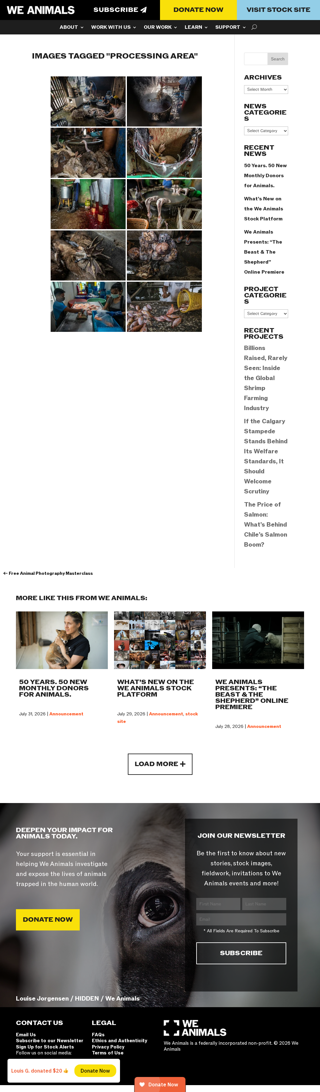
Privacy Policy (108, 1047)
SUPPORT (227, 28)
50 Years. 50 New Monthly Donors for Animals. (265, 175)
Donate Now (198, 10)
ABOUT (69, 28)
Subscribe (115, 10)
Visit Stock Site (278, 10)
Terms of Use (107, 1053)
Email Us (26, 1035)
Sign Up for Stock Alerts (45, 1047)
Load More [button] (156, 764)
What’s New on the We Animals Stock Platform (263, 208)
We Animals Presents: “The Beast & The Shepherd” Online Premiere (264, 252)
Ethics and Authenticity (119, 1041)
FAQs (98, 1035)
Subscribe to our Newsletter (49, 1041)
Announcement (66, 714)
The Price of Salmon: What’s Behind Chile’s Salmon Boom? (265, 525)
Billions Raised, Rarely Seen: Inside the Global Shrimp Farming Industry (266, 378)
